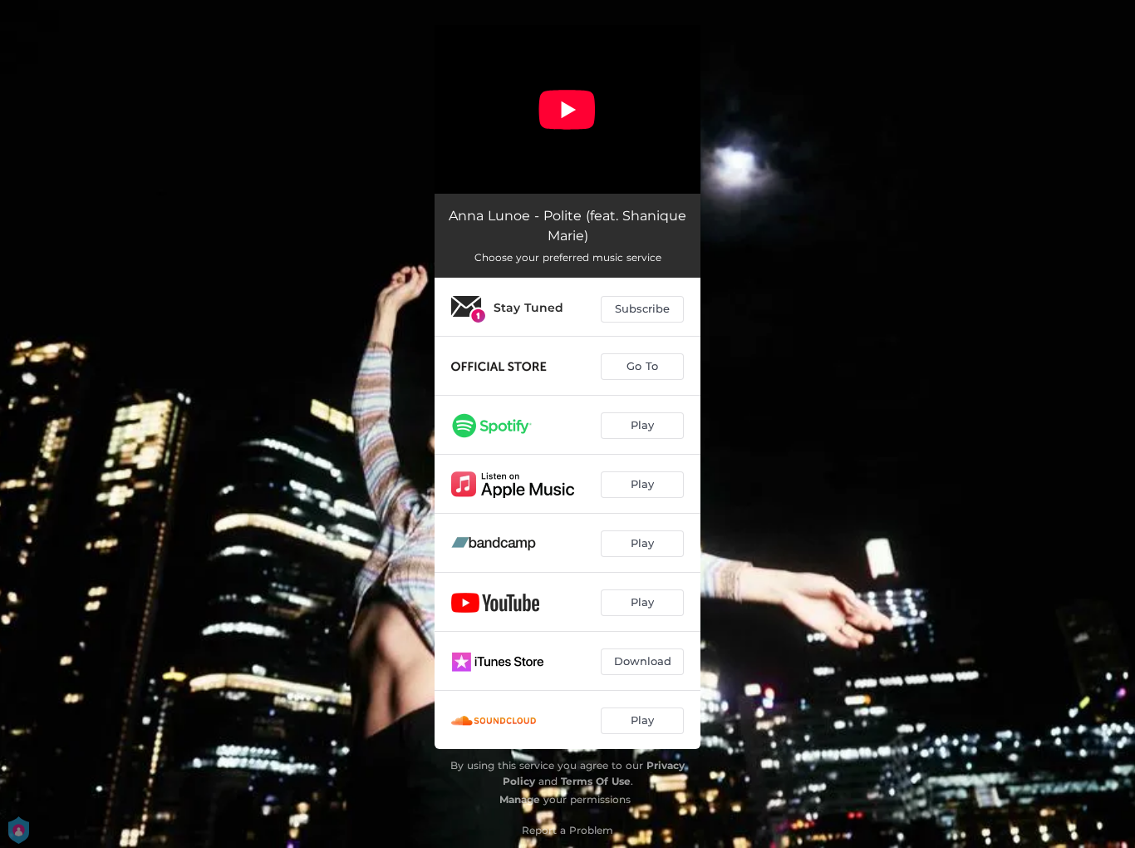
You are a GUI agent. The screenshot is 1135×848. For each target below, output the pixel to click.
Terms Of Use (596, 781)
